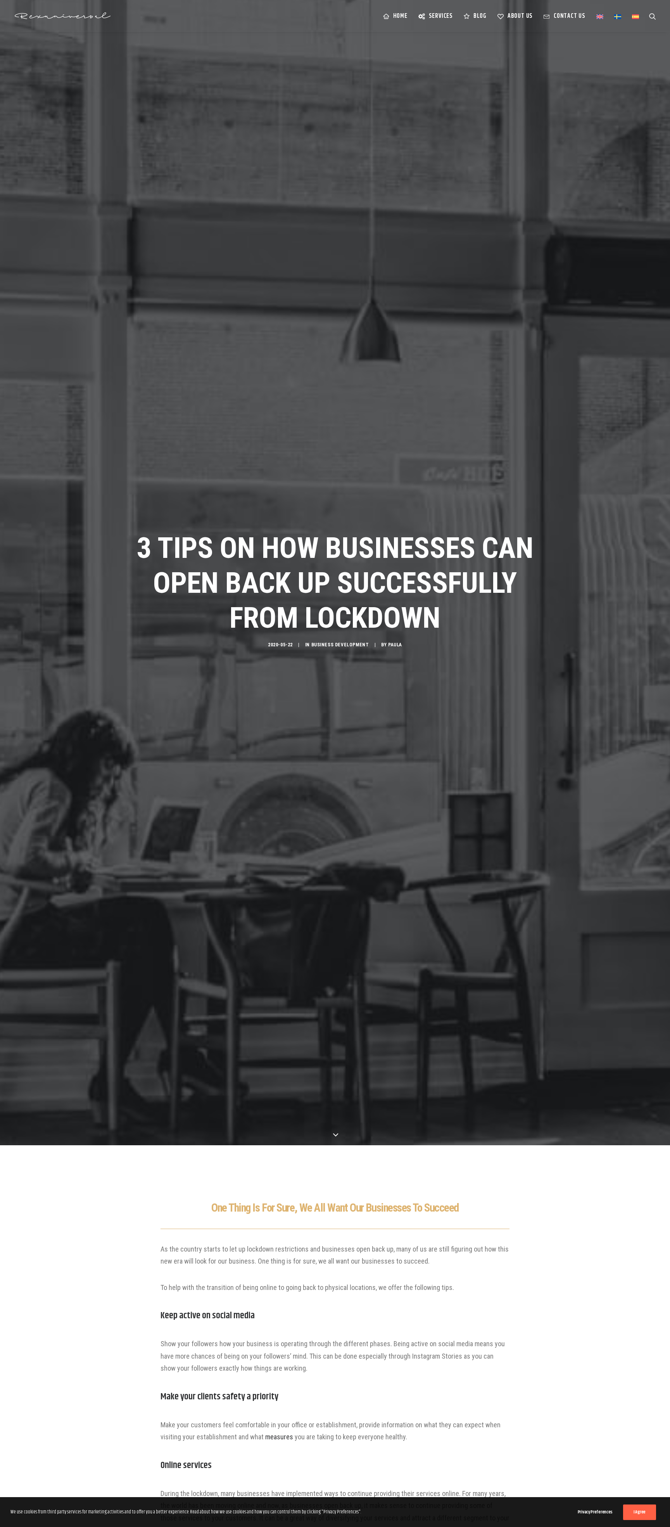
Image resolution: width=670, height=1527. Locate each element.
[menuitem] (395, 16)
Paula (395, 645)
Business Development (340, 645)
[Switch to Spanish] (633, 16)
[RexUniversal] (62, 16)
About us (520, 16)
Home (400, 16)
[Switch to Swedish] (618, 16)
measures (279, 1437)
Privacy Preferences (595, 1512)
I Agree (640, 1512)
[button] (652, 16)
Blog (480, 16)
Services (441, 16)
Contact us (569, 16)
